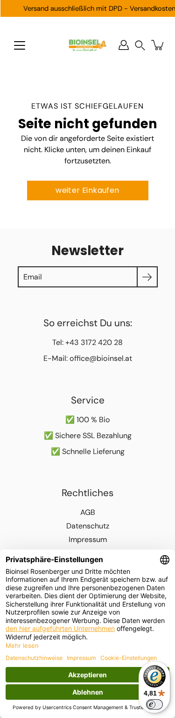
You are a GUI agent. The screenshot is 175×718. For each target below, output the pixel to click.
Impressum (88, 539)
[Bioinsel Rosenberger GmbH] (87, 45)
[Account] (123, 44)
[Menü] (19, 45)
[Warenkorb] (158, 44)
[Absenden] (147, 276)
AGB (87, 512)
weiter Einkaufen (87, 190)
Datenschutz (87, 526)
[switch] (154, 704)
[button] (140, 45)
